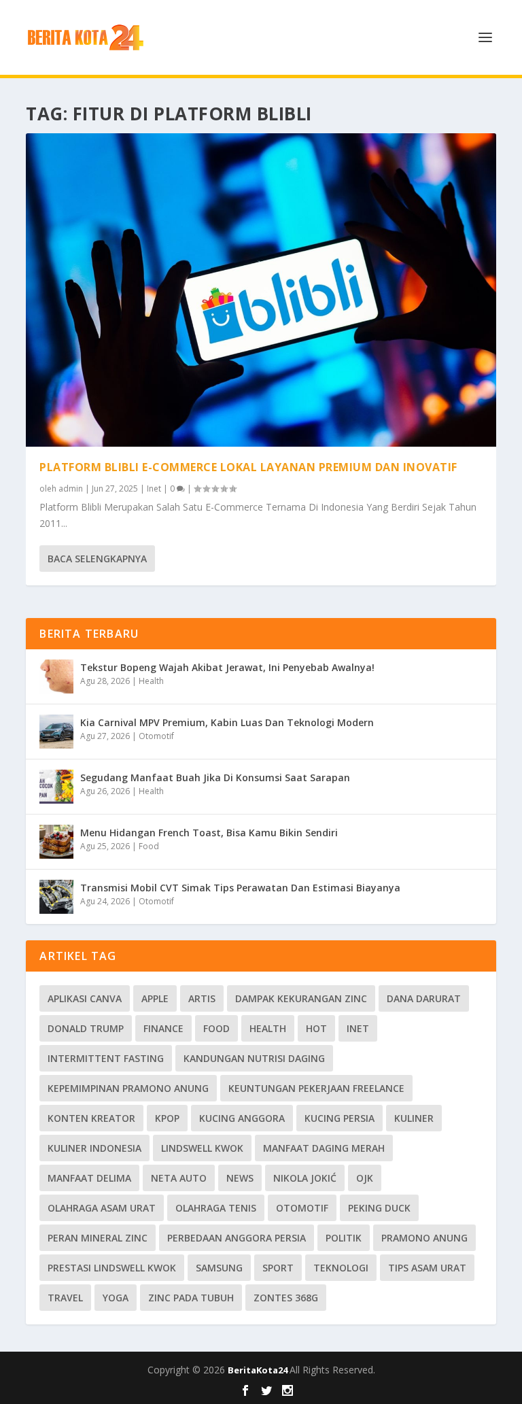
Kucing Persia (339, 1118)
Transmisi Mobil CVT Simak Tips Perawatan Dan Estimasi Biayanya (240, 887)
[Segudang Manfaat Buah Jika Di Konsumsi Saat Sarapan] (56, 787)
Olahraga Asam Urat (102, 1207)
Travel (65, 1297)
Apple (155, 998)
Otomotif (156, 736)
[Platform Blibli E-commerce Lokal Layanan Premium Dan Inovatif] (260, 290)
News (240, 1177)
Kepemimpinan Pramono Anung (128, 1088)
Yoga (115, 1297)
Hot (316, 1028)
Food (149, 846)
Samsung (219, 1267)
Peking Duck (379, 1207)
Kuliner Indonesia (94, 1148)
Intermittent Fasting (106, 1058)
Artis (201, 998)
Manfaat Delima (89, 1177)
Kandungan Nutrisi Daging (254, 1058)
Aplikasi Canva (85, 998)
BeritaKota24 (259, 1370)
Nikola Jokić (304, 1177)
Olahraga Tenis (215, 1207)
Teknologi (340, 1267)
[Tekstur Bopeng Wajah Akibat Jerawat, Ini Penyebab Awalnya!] (56, 677)
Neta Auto (179, 1177)
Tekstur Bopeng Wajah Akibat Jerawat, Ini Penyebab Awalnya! (227, 667)
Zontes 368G (286, 1297)
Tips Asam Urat (427, 1267)
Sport (278, 1267)
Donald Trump (86, 1028)
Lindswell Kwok (202, 1148)
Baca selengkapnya (97, 558)
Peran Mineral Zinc (97, 1237)
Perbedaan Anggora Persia (236, 1237)
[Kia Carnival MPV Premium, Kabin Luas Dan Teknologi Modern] (56, 732)
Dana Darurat (424, 998)
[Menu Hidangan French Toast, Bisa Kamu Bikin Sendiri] (56, 842)
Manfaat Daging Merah (324, 1148)
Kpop (167, 1118)
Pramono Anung (424, 1237)
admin (70, 488)
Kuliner (414, 1118)
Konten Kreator (91, 1118)
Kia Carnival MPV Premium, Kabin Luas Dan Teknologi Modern (227, 722)
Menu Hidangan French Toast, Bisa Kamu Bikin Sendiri (209, 832)
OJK (364, 1177)
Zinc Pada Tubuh (191, 1297)
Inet (154, 488)
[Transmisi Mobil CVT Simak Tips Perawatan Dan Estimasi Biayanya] (56, 897)
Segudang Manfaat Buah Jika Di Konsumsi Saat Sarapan (215, 777)
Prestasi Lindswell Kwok (112, 1267)
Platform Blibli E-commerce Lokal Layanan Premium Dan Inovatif (248, 467)
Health (151, 681)
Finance (163, 1028)
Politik (344, 1237)
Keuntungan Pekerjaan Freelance (316, 1088)
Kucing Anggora (242, 1118)
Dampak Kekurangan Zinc (301, 998)
